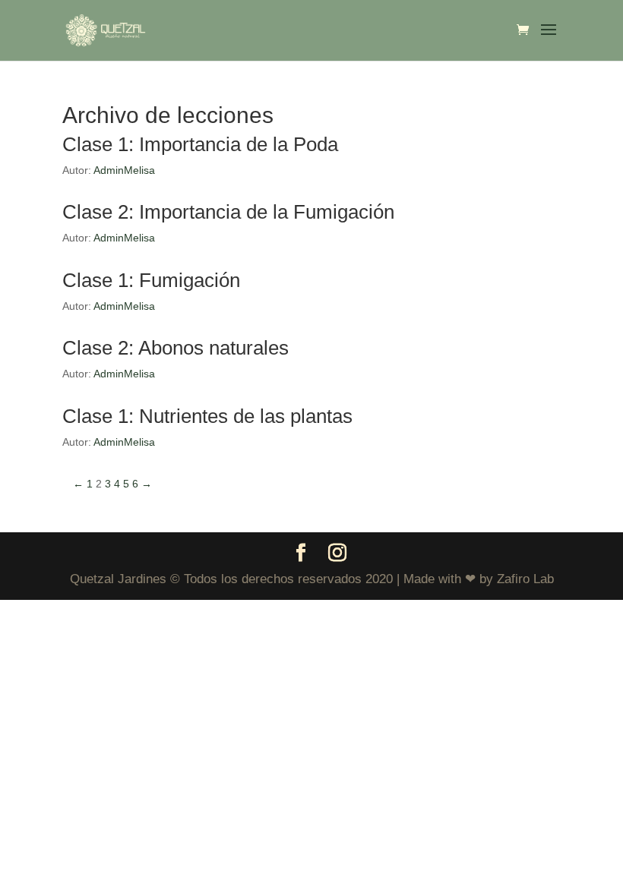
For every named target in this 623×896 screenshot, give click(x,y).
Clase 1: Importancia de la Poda (200, 144)
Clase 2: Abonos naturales (175, 347)
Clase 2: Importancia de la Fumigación (228, 211)
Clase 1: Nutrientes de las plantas (207, 416)
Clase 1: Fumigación (151, 280)
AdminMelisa (124, 170)
